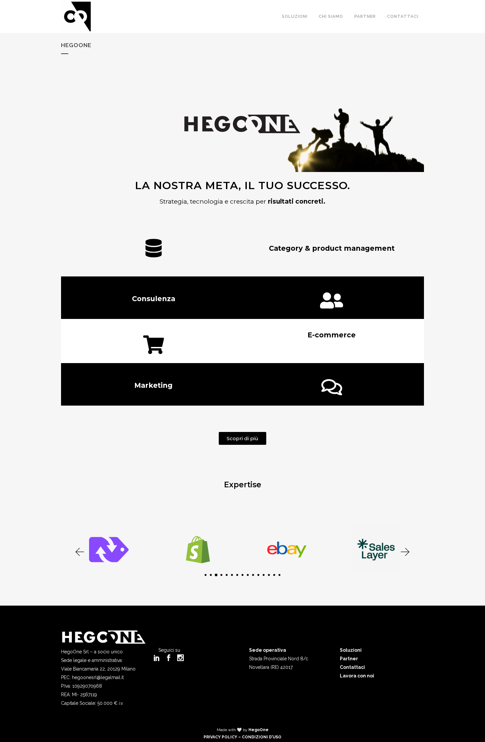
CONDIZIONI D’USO (261, 737)
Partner (349, 658)
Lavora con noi (357, 675)
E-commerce (331, 335)
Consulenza (153, 299)
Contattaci (352, 667)
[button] (79, 552)
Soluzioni (351, 650)
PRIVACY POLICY (220, 737)
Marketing (153, 385)
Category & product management (332, 248)
